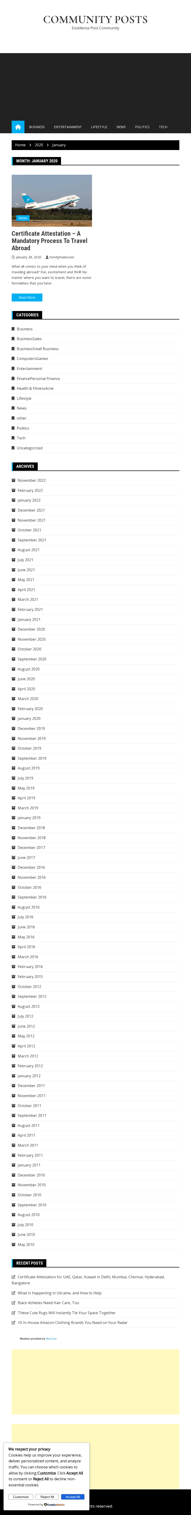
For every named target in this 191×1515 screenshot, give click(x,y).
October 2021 (29, 530)
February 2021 (30, 609)
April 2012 (26, 1046)
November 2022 (32, 480)
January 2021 (29, 619)
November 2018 (32, 837)
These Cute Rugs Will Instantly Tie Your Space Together (67, 1312)
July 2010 (25, 1224)
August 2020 (29, 669)
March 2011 (28, 1145)
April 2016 (26, 946)
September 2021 (32, 540)
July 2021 (25, 559)
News (121, 127)
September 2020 (32, 659)
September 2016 (32, 897)
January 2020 (29, 718)
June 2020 (26, 678)
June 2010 (26, 1234)
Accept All (73, 1497)
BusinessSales (29, 338)
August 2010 (29, 1214)
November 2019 (32, 738)
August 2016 (29, 907)
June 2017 (26, 857)
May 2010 (26, 1244)
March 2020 (28, 698)
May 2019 (26, 788)
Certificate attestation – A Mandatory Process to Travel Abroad (49, 241)
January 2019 (29, 817)
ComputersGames (32, 358)
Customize (21, 1497)
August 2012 (29, 1006)
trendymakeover (62, 257)
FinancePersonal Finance (38, 378)
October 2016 (29, 887)
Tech (163, 127)
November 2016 (32, 877)
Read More (27, 297)
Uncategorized (29, 448)
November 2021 (32, 520)
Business (37, 127)
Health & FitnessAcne (35, 388)
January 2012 (29, 1075)
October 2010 (29, 1194)
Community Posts (95, 19)
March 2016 (28, 956)
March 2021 (28, 599)
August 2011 (29, 1125)
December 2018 (31, 827)
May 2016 (26, 937)
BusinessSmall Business (38, 348)
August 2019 (29, 768)
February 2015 (30, 976)
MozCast (51, 1338)
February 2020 (30, 708)
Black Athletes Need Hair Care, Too (48, 1302)
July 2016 (25, 917)
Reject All (47, 1497)
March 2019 (28, 808)
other (22, 418)
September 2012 (32, 996)
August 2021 (29, 549)
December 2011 (31, 1085)
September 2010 (32, 1204)
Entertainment (68, 127)
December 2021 (31, 510)
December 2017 (31, 847)
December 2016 (31, 867)
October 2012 (29, 986)
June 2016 (26, 927)
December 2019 (31, 728)
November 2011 (32, 1095)
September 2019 (32, 758)
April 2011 (26, 1135)
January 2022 (29, 500)
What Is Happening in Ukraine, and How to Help (60, 1293)
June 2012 (26, 1026)
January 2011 (29, 1165)
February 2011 (30, 1155)
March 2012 (28, 1056)
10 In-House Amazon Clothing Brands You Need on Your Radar (73, 1322)
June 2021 (26, 569)
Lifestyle (99, 127)
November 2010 (32, 1184)
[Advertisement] (95, 85)
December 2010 (31, 1175)
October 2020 (29, 649)
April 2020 (26, 688)
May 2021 (26, 579)
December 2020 (31, 629)
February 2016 (30, 966)
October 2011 (29, 1105)
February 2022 (30, 490)
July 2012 (25, 1016)
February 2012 (30, 1065)
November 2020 (32, 639)
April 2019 (26, 797)
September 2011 (32, 1115)
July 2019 (25, 778)
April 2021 (26, 589)
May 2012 (26, 1036)
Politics (142, 127)
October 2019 (29, 748)
